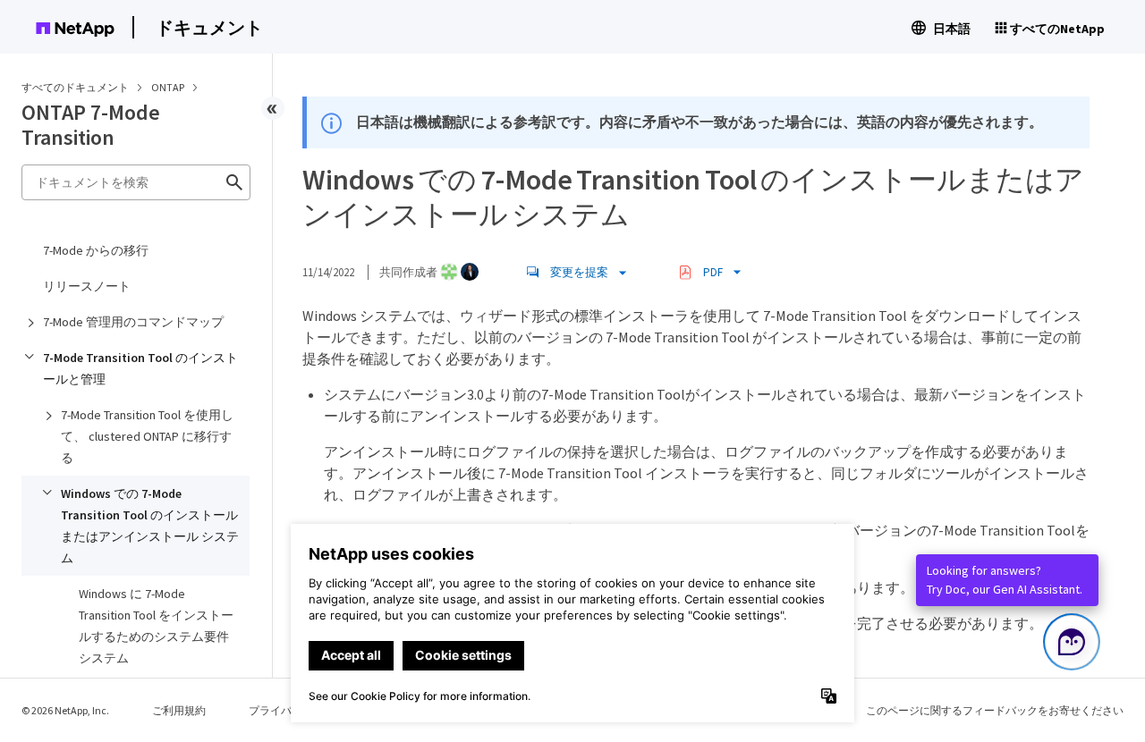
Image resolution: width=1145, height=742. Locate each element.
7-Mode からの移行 (95, 250)
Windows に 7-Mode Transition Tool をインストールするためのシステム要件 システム (156, 626)
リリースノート (87, 286)
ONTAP (168, 87)
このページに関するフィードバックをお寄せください (995, 710)
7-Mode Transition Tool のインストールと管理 (140, 368)
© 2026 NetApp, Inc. (65, 710)
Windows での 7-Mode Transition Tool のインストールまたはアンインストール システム (150, 525)
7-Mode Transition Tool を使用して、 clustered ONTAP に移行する (147, 436)
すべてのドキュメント (75, 87)
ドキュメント (209, 27)
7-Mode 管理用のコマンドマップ (133, 322)
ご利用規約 (179, 710)
